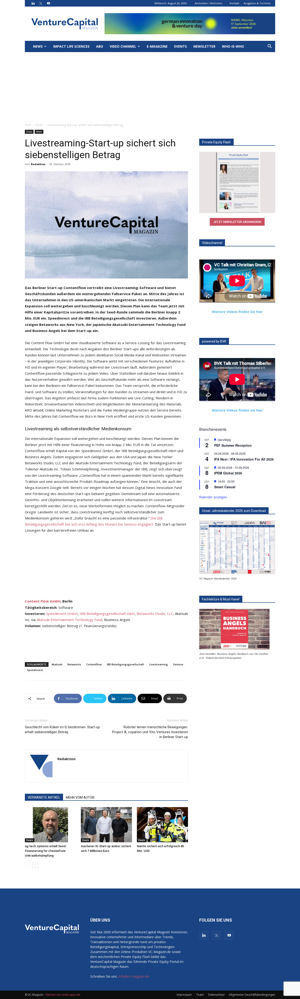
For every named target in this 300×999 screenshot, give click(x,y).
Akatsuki (57, 664)
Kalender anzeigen (213, 497)
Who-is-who (233, 46)
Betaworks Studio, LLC (155, 613)
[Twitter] (40, 3)
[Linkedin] (33, 3)
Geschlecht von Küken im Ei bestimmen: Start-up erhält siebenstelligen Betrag (62, 729)
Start (28, 125)
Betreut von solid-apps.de (63, 995)
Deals (39, 125)
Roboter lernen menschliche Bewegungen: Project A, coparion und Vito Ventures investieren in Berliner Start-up (150, 732)
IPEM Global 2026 (228, 473)
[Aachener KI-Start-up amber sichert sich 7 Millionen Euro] (106, 824)
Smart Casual (224, 486)
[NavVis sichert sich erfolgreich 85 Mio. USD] (162, 824)
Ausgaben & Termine (257, 3)
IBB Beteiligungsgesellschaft (125, 664)
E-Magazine (157, 46)
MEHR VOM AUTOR (80, 797)
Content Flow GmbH (42, 601)
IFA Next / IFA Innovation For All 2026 (244, 459)
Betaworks (74, 664)
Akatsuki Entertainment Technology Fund (69, 619)
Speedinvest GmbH (62, 613)
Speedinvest (35, 670)
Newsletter (204, 46)
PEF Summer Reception (233, 445)
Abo (99, 46)
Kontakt (234, 3)
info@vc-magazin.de (133, 976)
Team (200, 995)
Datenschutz (216, 995)
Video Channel (123, 46)
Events (180, 46)
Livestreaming (158, 664)
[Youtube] (48, 3)
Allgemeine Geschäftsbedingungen (252, 995)
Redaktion (38, 164)
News (38, 46)
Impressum (184, 995)
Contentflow (94, 664)
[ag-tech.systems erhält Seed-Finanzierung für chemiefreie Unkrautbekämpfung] (50, 824)
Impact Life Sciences (71, 46)
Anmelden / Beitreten (208, 3)
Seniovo (178, 664)
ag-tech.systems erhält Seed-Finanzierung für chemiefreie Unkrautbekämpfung (46, 850)
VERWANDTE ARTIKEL (44, 797)
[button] (269, 47)
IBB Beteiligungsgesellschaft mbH (107, 613)
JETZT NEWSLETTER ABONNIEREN (237, 222)
